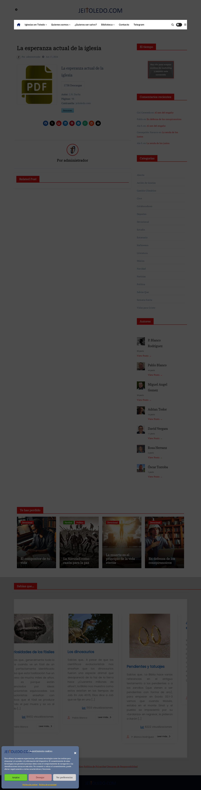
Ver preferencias (64, 777)
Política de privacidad (48, 784)
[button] (74, 751)
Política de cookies (30, 784)
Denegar (40, 777)
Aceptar (16, 777)
